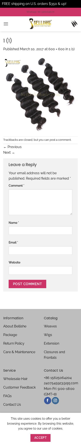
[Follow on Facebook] (47, 400)
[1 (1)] (40, 94)
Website (14, 262)
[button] (5, 23)
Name (14, 222)
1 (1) (72, 49)
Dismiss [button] (73, 4)
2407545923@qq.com (61, 383)
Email (13, 242)
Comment (16, 185)
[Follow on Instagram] (55, 400)
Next (9, 152)
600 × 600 (56, 49)
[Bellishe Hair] (41, 23)
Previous (12, 147)
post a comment (60, 139)
